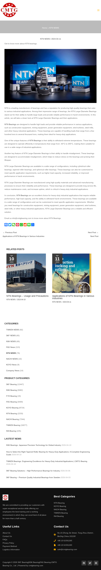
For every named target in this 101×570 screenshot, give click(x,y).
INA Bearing (11, 431)
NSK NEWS (11, 341)
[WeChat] (14, 224)
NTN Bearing (11, 414)
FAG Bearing (11, 402)
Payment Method (10, 546)
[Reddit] (25, 224)
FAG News (10, 347)
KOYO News (11, 365)
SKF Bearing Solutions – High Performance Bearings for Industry (33, 471)
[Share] (33, 224)
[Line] (29, 224)
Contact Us (7, 536)
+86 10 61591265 (64, 541)
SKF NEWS (11, 336)
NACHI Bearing (12, 419)
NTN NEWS (11, 353)
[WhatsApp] (22, 224)
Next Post (93, 234)
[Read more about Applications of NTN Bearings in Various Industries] (72, 273)
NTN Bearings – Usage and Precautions (27, 296)
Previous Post (23, 234)
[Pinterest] (18, 224)
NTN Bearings (10, 124)
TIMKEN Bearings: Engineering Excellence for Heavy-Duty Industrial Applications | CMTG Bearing (46, 461)
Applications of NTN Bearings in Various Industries (73, 297)
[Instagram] (96, 563)
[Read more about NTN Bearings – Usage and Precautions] (26, 273)
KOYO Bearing (12, 408)
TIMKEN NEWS (12, 330)
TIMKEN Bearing (13, 425)
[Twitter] (10, 224)
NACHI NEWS (12, 359)
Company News (12, 371)
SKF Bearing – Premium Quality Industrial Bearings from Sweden (33, 477)
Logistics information (11, 550)
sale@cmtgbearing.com (67, 549)
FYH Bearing (11, 396)
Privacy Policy (8, 543)
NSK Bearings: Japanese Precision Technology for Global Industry (33, 445)
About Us (6, 533)
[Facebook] (6, 224)
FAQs (5, 540)
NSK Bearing (11, 390)
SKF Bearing (11, 384)
